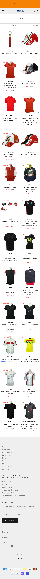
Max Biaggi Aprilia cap (29, 53)
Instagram (5, 537)
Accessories (6, 455)
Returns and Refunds (9, 493)
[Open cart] (37, 11)
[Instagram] (7, 545)
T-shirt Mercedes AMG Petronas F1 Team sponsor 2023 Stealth (10, 258)
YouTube (5, 542)
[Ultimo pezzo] (10, 345)
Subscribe (10, 520)
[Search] (34, 11)
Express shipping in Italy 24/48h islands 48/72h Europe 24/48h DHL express (20, 4)
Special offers (7, 466)
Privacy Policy (7, 487)
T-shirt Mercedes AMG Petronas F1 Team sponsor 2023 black (29, 224)
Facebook (5, 532)
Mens (4, 458)
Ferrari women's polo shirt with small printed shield (10, 86)
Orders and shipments (10, 490)
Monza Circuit (7, 452)
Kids (3, 464)
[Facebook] (3, 545)
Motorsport (6, 450)
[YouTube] (12, 545)
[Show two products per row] (37, 25)
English (19, 554)
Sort (14, 25)
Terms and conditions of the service (14, 496)
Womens (5, 461)
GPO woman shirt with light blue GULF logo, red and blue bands (29, 426)
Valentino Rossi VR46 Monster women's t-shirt (30, 258)
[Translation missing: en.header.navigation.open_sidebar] (3, 11)
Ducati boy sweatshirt (10, 187)
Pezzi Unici (6, 469)
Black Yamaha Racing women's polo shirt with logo (10, 327)
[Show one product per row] (34, 25)
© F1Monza (20, 558)
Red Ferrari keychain (10, 53)
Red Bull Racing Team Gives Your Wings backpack (29, 293)
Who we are (6, 482)
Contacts (5, 484)
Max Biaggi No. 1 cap (29, 84)
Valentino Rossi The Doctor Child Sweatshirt (29, 189)
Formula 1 (5, 447)
